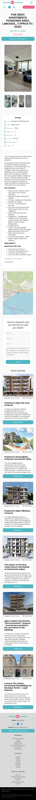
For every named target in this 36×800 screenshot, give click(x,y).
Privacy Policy (29, 796)
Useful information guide (18, 776)
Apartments (18, 742)
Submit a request (28, 7)
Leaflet (21, 314)
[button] (5, 274)
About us (18, 774)
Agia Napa (18, 763)
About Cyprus (18, 778)
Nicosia (18, 761)
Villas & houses (18, 743)
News (18, 780)
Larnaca (18, 758)
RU (20, 7)
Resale (18, 740)
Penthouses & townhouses (18, 745)
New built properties (18, 738)
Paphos (18, 760)
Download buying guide (18, 731)
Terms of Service (7, 797)
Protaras (18, 765)
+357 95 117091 (20, 720)
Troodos (18, 767)
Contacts (18, 783)
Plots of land (18, 749)
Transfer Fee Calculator (18, 781)
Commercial (18, 747)
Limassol (18, 756)
